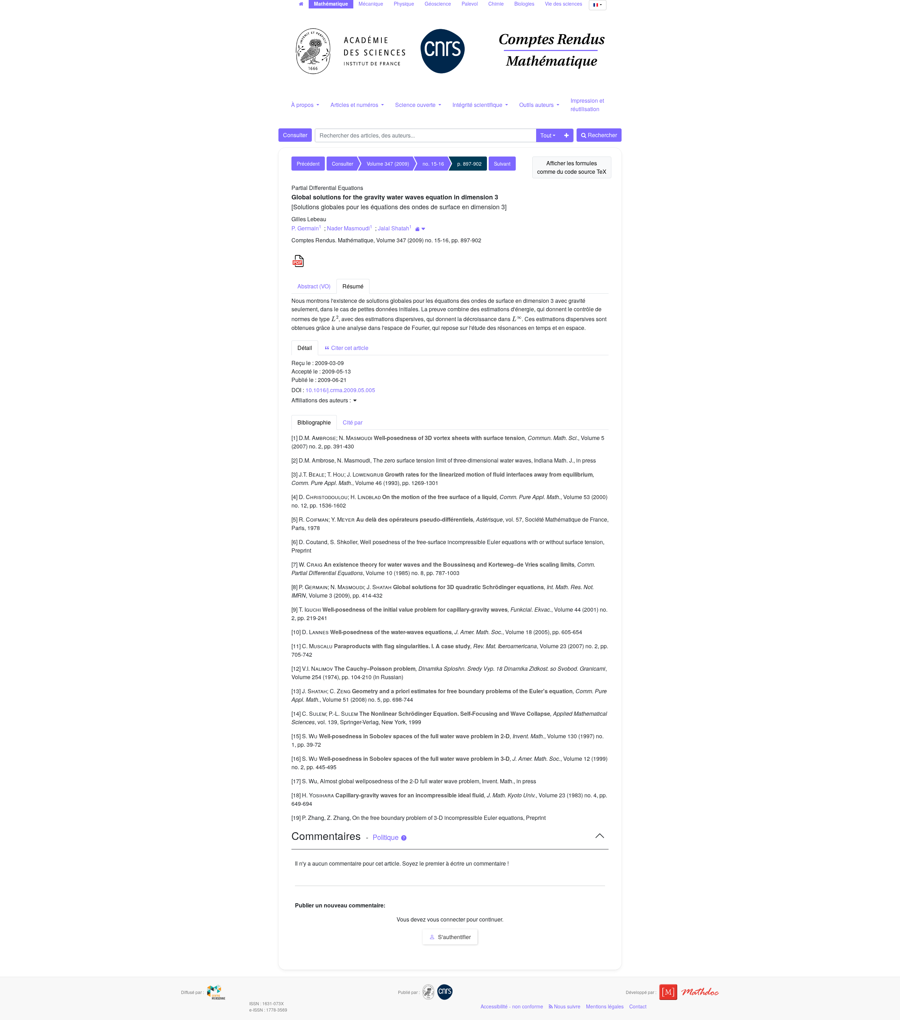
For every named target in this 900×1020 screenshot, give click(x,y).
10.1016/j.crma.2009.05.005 (340, 390)
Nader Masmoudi (348, 228)
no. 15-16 (433, 163)
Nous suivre (566, 1006)
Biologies (524, 3)
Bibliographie (314, 422)
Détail (304, 348)
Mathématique (331, 3)
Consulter (295, 135)
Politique (386, 837)
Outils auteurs (537, 105)
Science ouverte (416, 105)
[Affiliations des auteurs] (420, 228)
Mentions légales (605, 1006)
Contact (638, 1006)
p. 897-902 (469, 163)
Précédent (308, 163)
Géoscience (438, 3)
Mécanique (371, 3)
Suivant (502, 163)
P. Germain (305, 228)
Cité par (352, 422)
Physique (404, 3)
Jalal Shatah (393, 228)
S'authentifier (454, 937)
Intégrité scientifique (478, 105)
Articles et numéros (355, 105)
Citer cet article (349, 348)
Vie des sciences (563, 3)
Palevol (470, 3)
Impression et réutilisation (587, 104)
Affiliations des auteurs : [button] (321, 400)
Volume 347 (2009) (388, 163)
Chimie (496, 3)
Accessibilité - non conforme (512, 1006)
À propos (303, 105)
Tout (545, 135)
